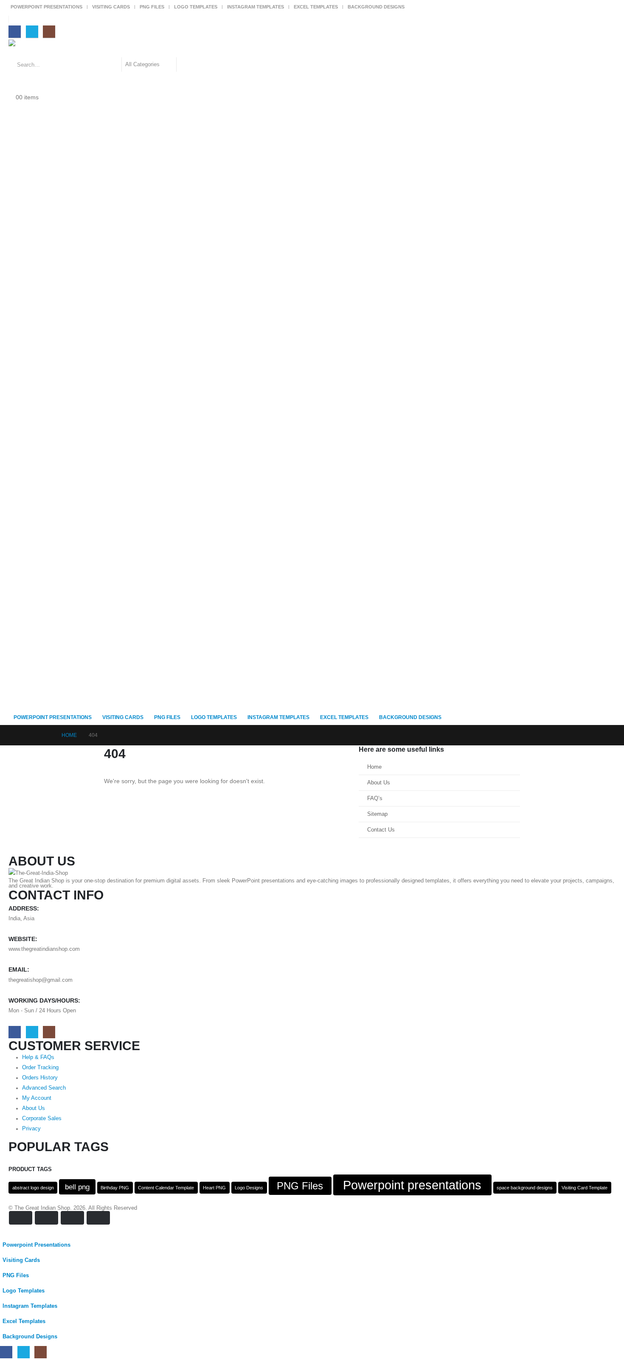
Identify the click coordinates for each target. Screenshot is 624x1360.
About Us (378, 783)
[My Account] (12, 76)
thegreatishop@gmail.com (40, 980)
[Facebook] (14, 31)
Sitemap (377, 814)
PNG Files (152, 6)
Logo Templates (195, 6)
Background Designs (376, 6)
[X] (32, 31)
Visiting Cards (111, 6)
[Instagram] (49, 31)
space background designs (525, 1187)
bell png (77, 1187)
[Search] (187, 64)
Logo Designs (249, 1187)
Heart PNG (214, 1187)
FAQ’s (374, 798)
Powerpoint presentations (412, 1185)
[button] (5, 1231)
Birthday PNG (115, 1187)
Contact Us (381, 830)
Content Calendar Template (166, 1187)
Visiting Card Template (584, 1187)
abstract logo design (33, 1187)
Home (374, 767)
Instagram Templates (255, 6)
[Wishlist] (12, 87)
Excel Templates (316, 6)
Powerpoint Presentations (46, 6)
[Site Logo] (32, 48)
